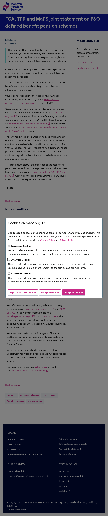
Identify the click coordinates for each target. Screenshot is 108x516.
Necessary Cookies (21, 245)
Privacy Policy (67, 240)
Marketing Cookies (21, 273)
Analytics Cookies (20, 259)
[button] (23, 292)
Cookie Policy (47, 240)
